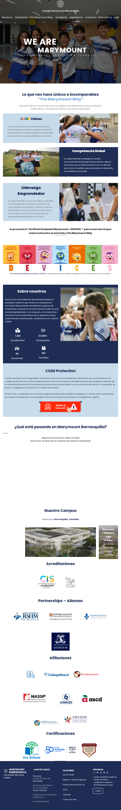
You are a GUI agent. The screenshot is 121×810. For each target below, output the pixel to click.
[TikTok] (107, 772)
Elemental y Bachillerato (43, 785)
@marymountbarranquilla (87, 450)
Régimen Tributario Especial (74, 780)
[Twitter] (100, 772)
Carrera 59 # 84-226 (41, 778)
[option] (114, 808)
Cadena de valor (70, 799)
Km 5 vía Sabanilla (40, 788)
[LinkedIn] (104, 772)
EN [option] (114, 808)
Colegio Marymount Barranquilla (60, 10)
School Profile (68, 775)
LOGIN (98, 791)
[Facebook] (97, 772)
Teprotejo (67, 794)
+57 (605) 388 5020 (41, 801)
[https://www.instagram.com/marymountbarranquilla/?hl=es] (94, 772)
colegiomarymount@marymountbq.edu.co (45, 795)
